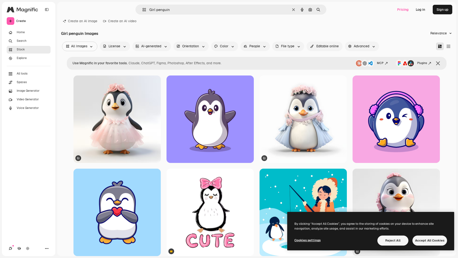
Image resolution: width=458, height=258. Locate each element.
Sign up (442, 9)
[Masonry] (440, 46)
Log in (420, 9)
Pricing (403, 9)
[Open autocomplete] (142, 9)
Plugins (422, 63)
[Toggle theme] (27, 248)
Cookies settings (307, 240)
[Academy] (19, 248)
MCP (380, 63)
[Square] (448, 46)
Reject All (393, 240)
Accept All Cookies (429, 240)
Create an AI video (122, 21)
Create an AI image (82, 21)
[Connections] (10, 248)
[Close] (438, 63)
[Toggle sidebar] (47, 9)
